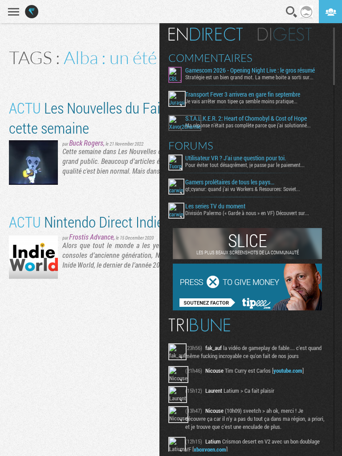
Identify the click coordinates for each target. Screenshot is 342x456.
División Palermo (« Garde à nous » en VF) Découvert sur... (247, 213)
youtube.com (287, 370)
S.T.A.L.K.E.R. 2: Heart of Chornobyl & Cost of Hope (246, 118)
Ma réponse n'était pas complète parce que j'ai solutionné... (248, 125)
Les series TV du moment (215, 206)
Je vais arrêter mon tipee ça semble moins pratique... (241, 101)
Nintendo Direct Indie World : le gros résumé (150, 222)
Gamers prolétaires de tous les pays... (229, 182)
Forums (190, 145)
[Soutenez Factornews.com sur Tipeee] (247, 308)
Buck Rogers (86, 142)
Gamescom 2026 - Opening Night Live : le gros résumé (250, 70)
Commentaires (210, 58)
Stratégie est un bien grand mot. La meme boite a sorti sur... (249, 77)
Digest (284, 34)
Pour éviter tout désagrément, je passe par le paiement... (245, 165)
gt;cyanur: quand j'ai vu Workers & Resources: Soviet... (242, 189)
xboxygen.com (210, 449)
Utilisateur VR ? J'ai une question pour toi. (235, 158)
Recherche (291, 12)
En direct (205, 34)
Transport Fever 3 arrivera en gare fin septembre (242, 94)
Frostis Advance (91, 236)
